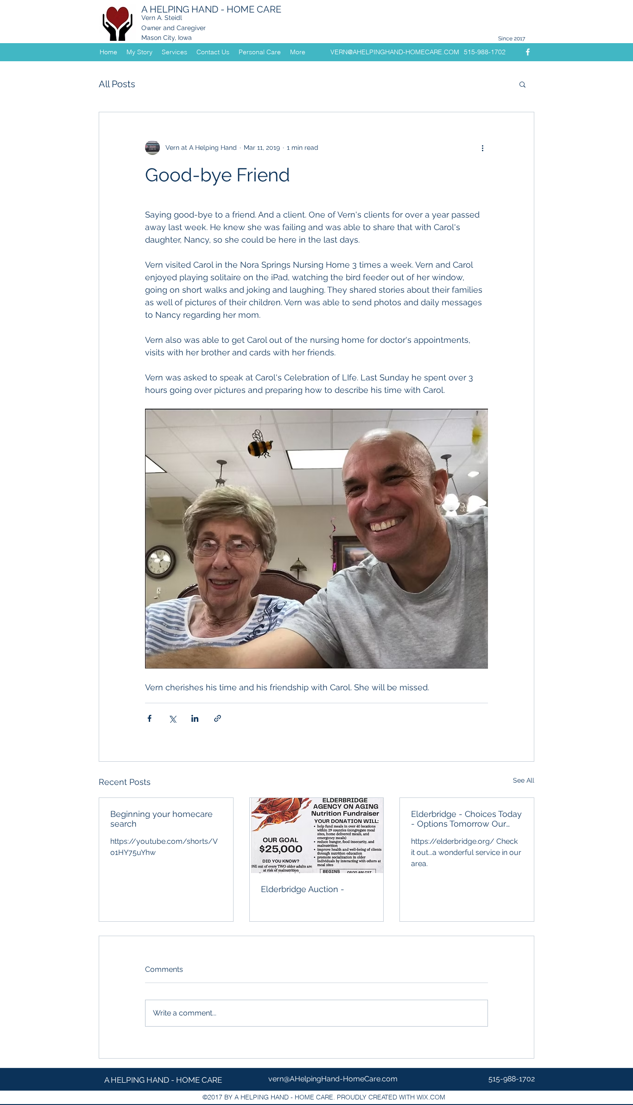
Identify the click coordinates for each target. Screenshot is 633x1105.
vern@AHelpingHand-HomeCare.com (333, 1078)
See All (523, 780)
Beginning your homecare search (161, 819)
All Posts (117, 84)
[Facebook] (527, 52)
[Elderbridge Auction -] (317, 835)
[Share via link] (217, 718)
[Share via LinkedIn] (194, 718)
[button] (522, 84)
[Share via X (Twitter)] (172, 718)
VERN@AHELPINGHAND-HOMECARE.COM (394, 52)
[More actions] (482, 147)
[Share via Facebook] (149, 718)
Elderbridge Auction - (302, 889)
